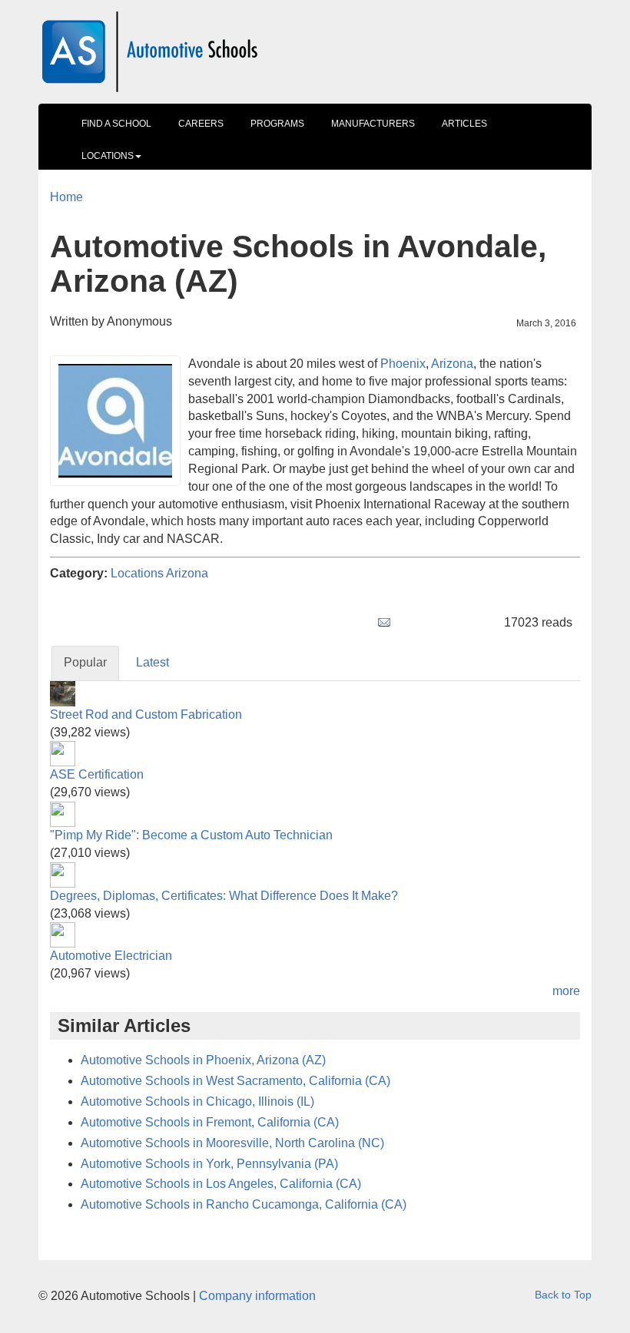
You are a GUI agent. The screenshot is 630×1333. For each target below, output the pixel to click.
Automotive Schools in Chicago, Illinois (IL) (197, 1101)
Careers (201, 123)
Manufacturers (373, 123)
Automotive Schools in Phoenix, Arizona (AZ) (203, 1060)
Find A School (116, 123)
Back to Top (563, 1294)
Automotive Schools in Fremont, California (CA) (210, 1122)
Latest (152, 662)
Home (66, 196)
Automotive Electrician (111, 955)
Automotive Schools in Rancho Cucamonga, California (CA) (243, 1204)
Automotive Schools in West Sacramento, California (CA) (235, 1080)
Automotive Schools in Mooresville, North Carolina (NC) (232, 1142)
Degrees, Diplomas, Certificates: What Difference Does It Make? (224, 895)
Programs (277, 123)
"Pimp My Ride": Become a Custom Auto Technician (191, 835)
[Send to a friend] (384, 622)
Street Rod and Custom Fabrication (146, 714)
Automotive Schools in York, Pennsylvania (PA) (209, 1163)
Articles (464, 123)
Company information (257, 1295)
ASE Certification (97, 774)
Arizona (187, 573)
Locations (107, 155)
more (566, 990)
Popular (85, 662)
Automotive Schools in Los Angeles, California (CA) (221, 1183)
